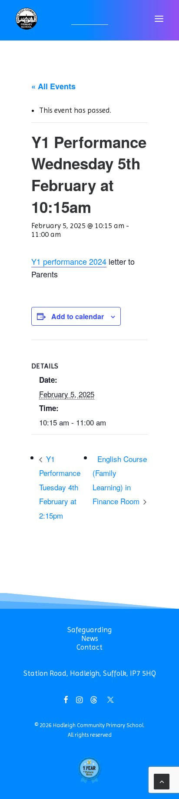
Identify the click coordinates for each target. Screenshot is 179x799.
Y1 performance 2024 (68, 261)
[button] (159, 18)
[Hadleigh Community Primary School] (26, 19)
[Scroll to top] (161, 780)
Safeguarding (89, 629)
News (89, 638)
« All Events (53, 86)
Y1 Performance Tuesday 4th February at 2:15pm (59, 487)
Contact (89, 647)
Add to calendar (77, 316)
